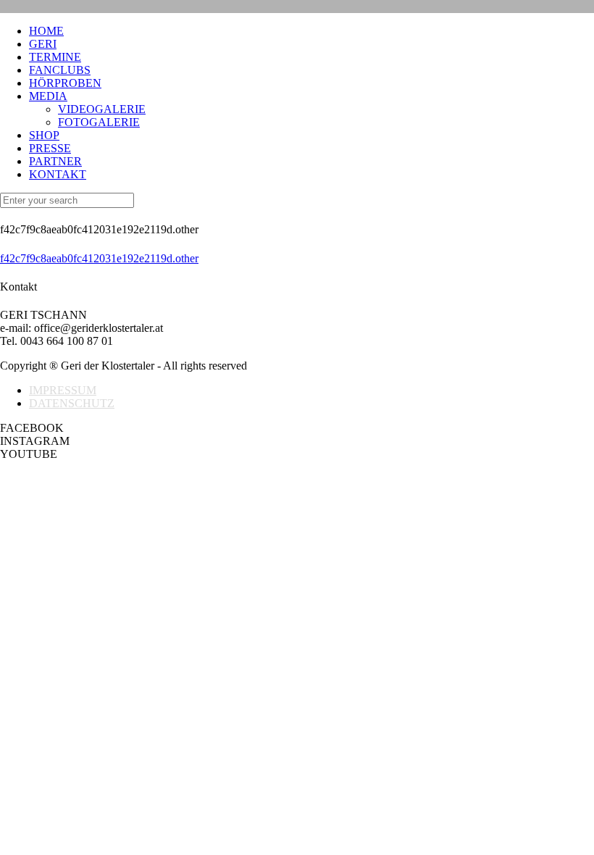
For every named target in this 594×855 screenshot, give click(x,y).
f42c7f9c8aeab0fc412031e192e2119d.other (99, 258)
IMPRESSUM (62, 390)
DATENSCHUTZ (71, 403)
